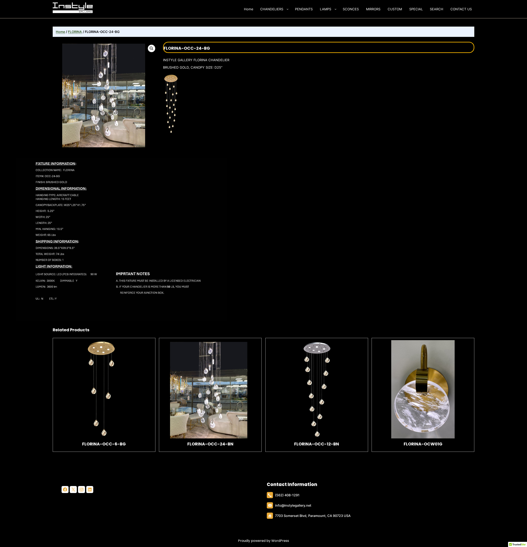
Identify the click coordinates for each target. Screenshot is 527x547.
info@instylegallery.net (293, 505)
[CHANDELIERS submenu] (288, 9)
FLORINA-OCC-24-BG (187, 48)
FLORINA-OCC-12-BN (316, 444)
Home (60, 32)
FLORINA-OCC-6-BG (104, 444)
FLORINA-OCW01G (423, 444)
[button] (151, 48)
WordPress (280, 540)
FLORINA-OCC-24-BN (210, 444)
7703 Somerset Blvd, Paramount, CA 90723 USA (313, 516)
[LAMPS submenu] (336, 9)
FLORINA (75, 32)
